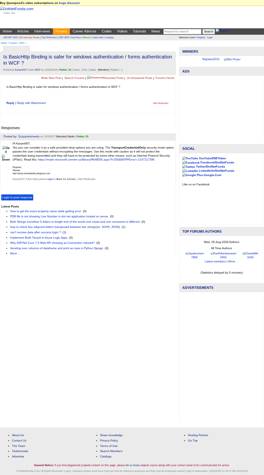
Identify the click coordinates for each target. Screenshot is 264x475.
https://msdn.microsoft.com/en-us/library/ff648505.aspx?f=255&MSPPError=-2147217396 (96, 159)
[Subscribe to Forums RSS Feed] (172, 47)
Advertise (18, 456)
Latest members (215, 261)
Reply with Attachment (31, 103)
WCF (22, 43)
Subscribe (98, 37)
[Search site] (222, 31)
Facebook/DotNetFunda (217, 162)
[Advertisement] (221, 108)
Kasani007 (21, 69)
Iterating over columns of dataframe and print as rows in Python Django (56, 248)
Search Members (111, 451)
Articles (23, 31)
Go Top (193, 440)
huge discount (69, 3)
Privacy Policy (109, 440)
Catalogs (109, 37)
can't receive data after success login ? (35, 232)
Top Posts (76, 37)
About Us (18, 435)
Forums (61, 31)
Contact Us (19, 440)
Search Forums (74, 78)
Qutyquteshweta (28, 136)
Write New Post (50, 78)
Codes (107, 31)
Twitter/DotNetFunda (210, 166)
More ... (15, 253)
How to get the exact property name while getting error (45, 211)
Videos (122, 31)
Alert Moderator (161, 103)
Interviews (42, 31)
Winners (87, 37)
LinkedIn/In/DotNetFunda (216, 170)
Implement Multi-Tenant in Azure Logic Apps (38, 237)
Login (209, 37)
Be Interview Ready (30, 37)
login (50, 179)
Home (7, 31)
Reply (10, 103)
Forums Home (164, 78)
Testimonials (20, 451)
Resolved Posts (113, 78)
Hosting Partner (198, 435)
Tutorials (139, 31)
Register (201, 37)
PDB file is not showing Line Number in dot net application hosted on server (59, 216)
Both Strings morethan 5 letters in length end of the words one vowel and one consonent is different (75, 221)
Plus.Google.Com (208, 175)
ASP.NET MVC (10, 37)
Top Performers (49, 37)
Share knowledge (111, 435)
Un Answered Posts (139, 78)
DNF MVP (64, 37)
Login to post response (17, 197)
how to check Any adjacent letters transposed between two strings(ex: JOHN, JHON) (65, 227)
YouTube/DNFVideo (212, 158)
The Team (18, 446)
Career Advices (84, 31)
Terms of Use (109, 446)
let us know (132, 465)
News (155, 31)
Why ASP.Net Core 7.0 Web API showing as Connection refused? (52, 242)
